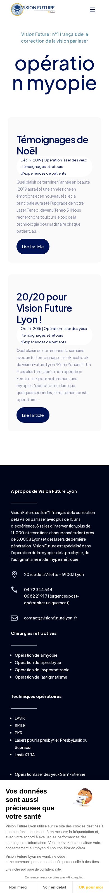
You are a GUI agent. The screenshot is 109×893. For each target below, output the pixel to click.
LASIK (20, 718)
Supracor (23, 747)
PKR (18, 732)
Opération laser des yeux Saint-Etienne (50, 774)
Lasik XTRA (25, 754)
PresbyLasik (71, 739)
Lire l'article (33, 246)
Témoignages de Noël (52, 145)
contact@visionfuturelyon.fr (50, 617)
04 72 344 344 (38, 589)
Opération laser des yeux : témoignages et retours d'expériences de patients (54, 167)
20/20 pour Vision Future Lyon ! (44, 308)
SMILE (20, 725)
